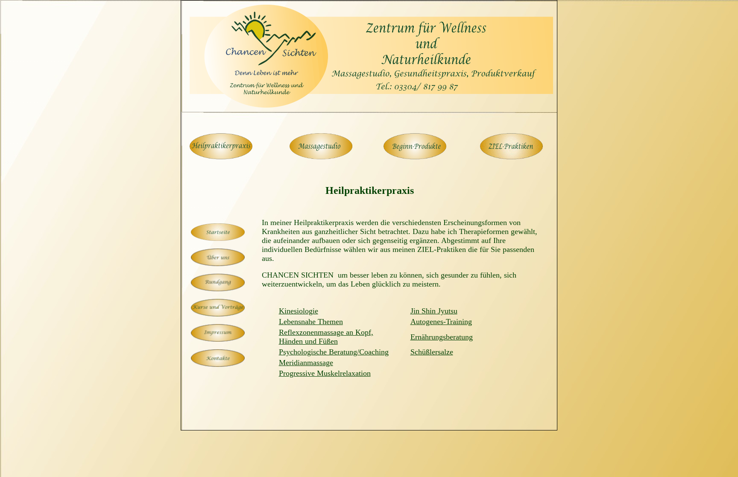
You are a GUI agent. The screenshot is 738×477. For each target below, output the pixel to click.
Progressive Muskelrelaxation (325, 373)
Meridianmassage (306, 362)
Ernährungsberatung (441, 337)
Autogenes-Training (441, 321)
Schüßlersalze (431, 352)
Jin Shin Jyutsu (433, 311)
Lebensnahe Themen (311, 321)
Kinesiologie (298, 311)
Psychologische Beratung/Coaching (334, 352)
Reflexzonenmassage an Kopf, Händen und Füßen (326, 336)
